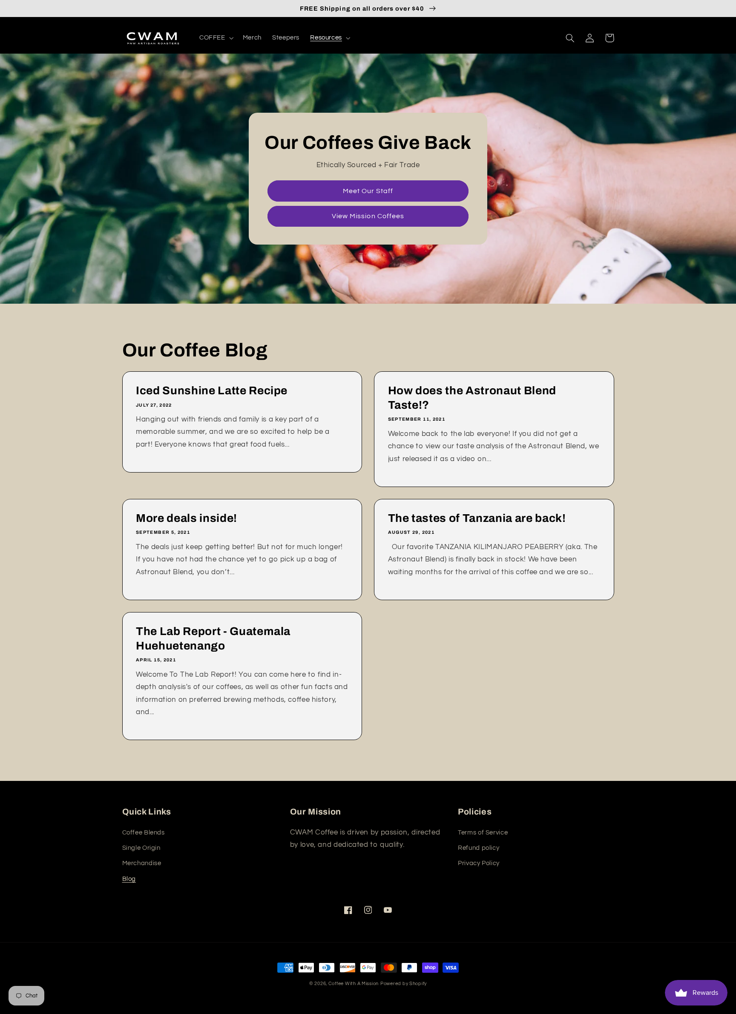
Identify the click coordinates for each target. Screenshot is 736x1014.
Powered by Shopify (403, 983)
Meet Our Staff (368, 191)
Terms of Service (483, 832)
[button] (215, 37)
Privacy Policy (479, 863)
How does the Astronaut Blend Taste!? (472, 398)
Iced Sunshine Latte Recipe (212, 391)
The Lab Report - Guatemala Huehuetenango (213, 638)
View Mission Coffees (368, 216)
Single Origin (141, 848)
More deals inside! (186, 518)
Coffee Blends (143, 832)
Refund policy (478, 848)
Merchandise (141, 863)
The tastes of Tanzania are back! (477, 518)
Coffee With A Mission (353, 983)
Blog (129, 879)
